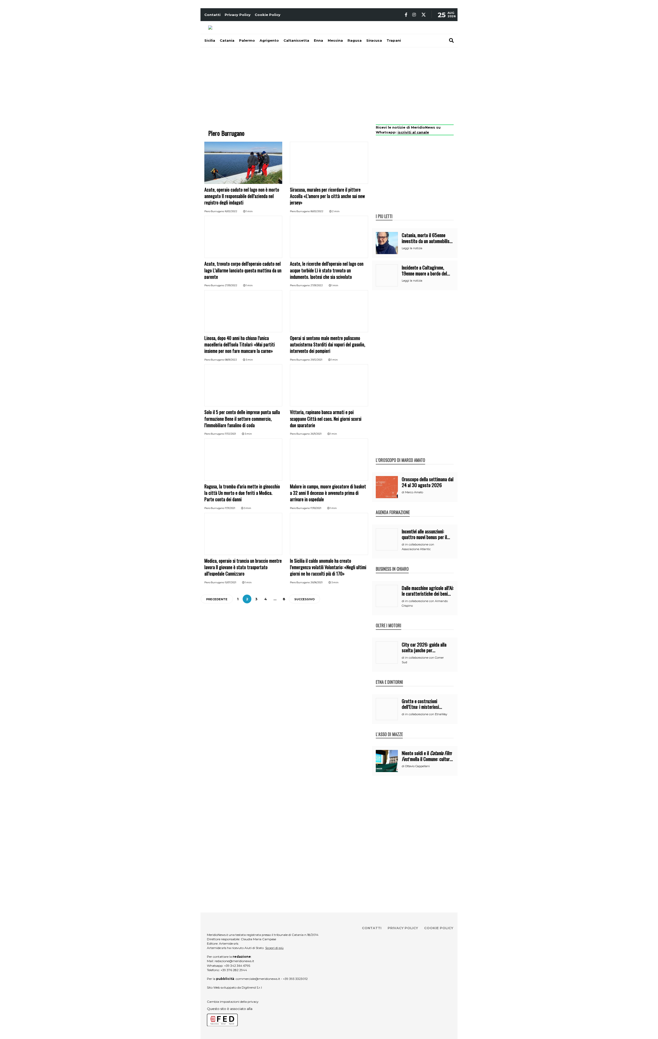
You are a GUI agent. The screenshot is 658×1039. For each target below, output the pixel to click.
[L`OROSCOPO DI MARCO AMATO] (400, 455)
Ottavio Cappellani (417, 766)
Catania (227, 40)
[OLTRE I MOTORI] (388, 620)
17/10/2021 (315, 508)
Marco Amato (414, 492)
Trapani (394, 40)
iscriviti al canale (413, 132)
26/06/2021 (316, 582)
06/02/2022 (316, 211)
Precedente (216, 599)
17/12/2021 (230, 433)
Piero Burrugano (214, 211)
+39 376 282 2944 (234, 970)
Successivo (304, 599)
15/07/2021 (230, 582)
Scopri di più (274, 948)
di (403, 492)
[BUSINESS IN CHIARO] (392, 563)
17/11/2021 (230, 508)
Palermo (247, 40)
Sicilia (209, 40)
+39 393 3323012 (295, 979)
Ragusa (355, 40)
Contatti (212, 15)
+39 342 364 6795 (237, 966)
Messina (335, 40)
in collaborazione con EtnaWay (426, 714)
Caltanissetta (296, 40)
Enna (318, 40)
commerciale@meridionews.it (258, 979)
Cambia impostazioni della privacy (233, 1002)
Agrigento (269, 40)
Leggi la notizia (412, 248)
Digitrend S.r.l (252, 987)
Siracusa (374, 40)
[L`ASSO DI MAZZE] (389, 729)
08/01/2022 (231, 359)
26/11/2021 (316, 433)
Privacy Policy (238, 15)
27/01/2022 (231, 285)
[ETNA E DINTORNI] (389, 677)
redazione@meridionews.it (234, 961)
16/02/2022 (231, 211)
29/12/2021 (316, 359)
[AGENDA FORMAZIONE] (393, 507)
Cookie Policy (267, 15)
